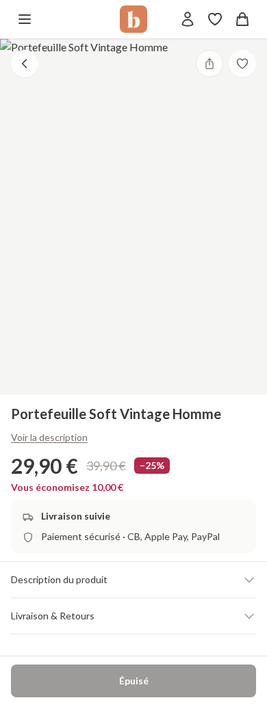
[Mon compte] (187, 19)
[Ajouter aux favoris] (242, 63)
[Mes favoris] (215, 19)
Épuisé (134, 680)
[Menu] (24, 19)
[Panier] (242, 19)
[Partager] (209, 63)
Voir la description (49, 437)
